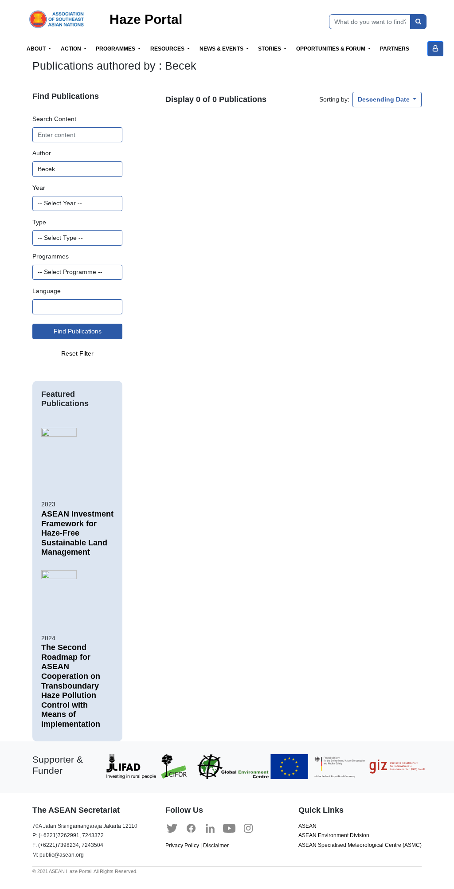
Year (38, 187)
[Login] (435, 48)
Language (46, 290)
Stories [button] (270, 49)
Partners (394, 49)
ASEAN (307, 826)
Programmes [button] (116, 49)
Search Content (54, 118)
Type (39, 222)
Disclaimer (216, 845)
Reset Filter (77, 353)
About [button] (37, 49)
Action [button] (71, 49)
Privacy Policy (182, 845)
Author (41, 153)
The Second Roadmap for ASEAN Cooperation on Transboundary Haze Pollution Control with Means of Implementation (70, 685)
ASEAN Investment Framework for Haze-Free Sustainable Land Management (77, 532)
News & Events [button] (222, 49)
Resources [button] (168, 49)
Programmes (50, 256)
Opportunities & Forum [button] (331, 49)
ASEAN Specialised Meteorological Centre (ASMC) (360, 845)
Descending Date (384, 99)
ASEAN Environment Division (333, 835)
